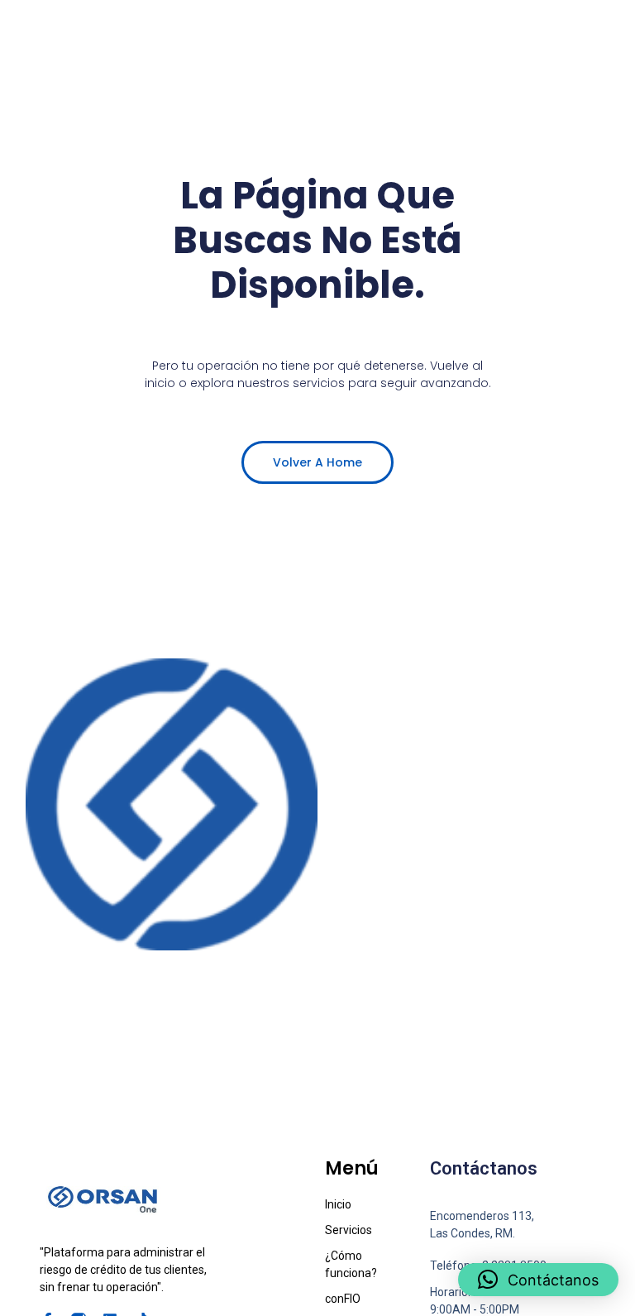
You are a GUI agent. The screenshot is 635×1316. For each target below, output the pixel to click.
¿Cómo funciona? (351, 1264)
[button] (538, 1279)
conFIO (342, 1298)
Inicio (338, 1204)
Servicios (348, 1230)
